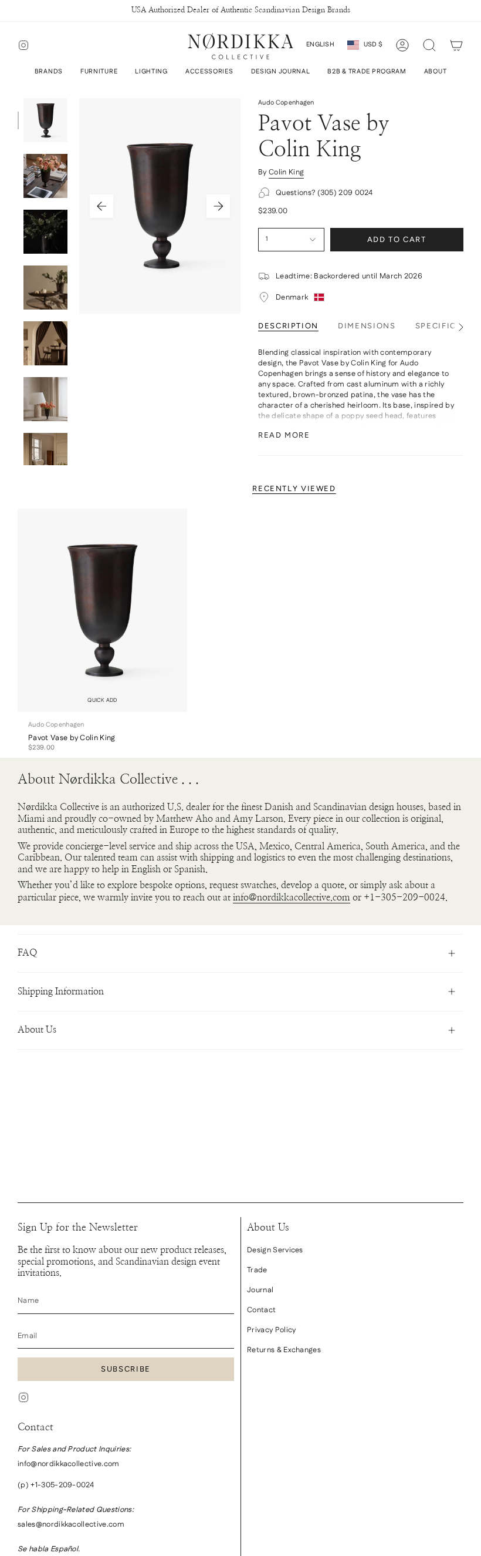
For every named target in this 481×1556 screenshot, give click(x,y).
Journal (260, 1290)
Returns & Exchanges (284, 1350)
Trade (257, 1270)
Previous (101, 206)
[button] (49, 72)
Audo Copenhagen (286, 102)
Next (218, 206)
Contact (261, 1310)
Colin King (286, 172)
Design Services (275, 1250)
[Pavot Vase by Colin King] (102, 611)
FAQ (28, 952)
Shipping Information (61, 991)
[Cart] (456, 45)
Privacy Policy (271, 1330)
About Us (37, 1029)
